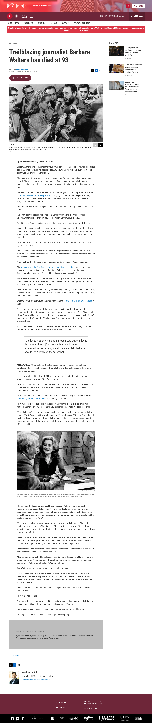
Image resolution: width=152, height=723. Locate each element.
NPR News (13, 44)
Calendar (42, 23)
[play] (10, 16)
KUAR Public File (60, 702)
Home (9, 23)
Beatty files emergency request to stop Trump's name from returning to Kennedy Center (133, 87)
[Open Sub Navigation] (20, 23)
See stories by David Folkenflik (35, 679)
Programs (28, 23)
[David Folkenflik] (14, 677)
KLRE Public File (60, 707)
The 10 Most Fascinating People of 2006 (35, 195)
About (54, 23)
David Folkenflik (22, 69)
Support (66, 23)
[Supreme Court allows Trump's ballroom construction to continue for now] (116, 68)
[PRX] (73, 718)
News (16, 23)
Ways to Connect (82, 23)
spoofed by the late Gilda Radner (31, 398)
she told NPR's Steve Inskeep (79, 301)
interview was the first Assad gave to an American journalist (47, 267)
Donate (139, 6)
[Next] (100, 145)
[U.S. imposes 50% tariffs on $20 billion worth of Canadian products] (116, 51)
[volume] (16, 16)
